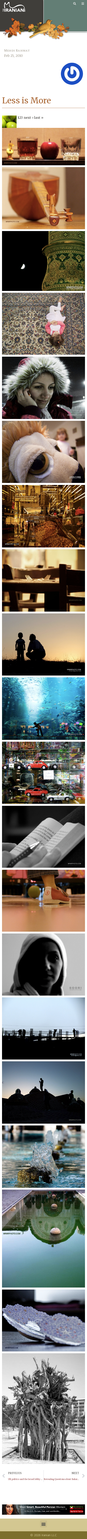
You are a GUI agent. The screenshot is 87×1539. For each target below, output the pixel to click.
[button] (43, 1524)
